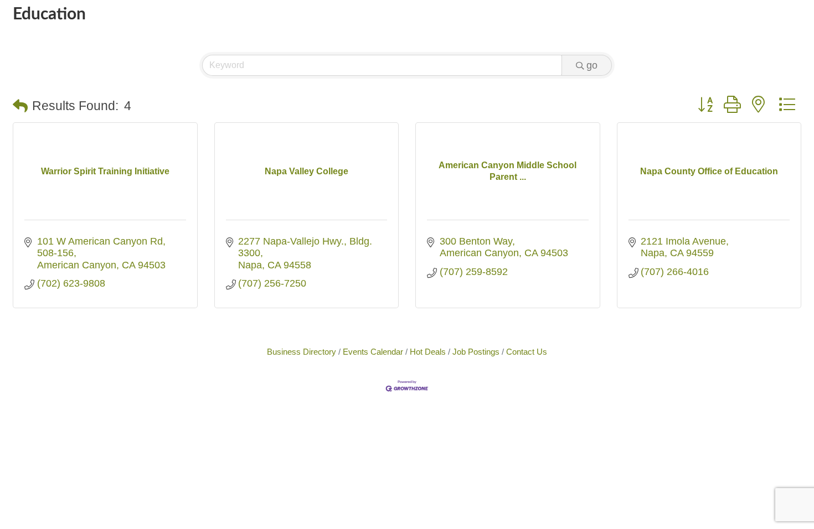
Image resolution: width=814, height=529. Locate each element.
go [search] (591, 65)
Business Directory (301, 351)
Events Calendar (373, 351)
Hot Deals (428, 351)
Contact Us (526, 351)
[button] (20, 106)
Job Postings (475, 351)
